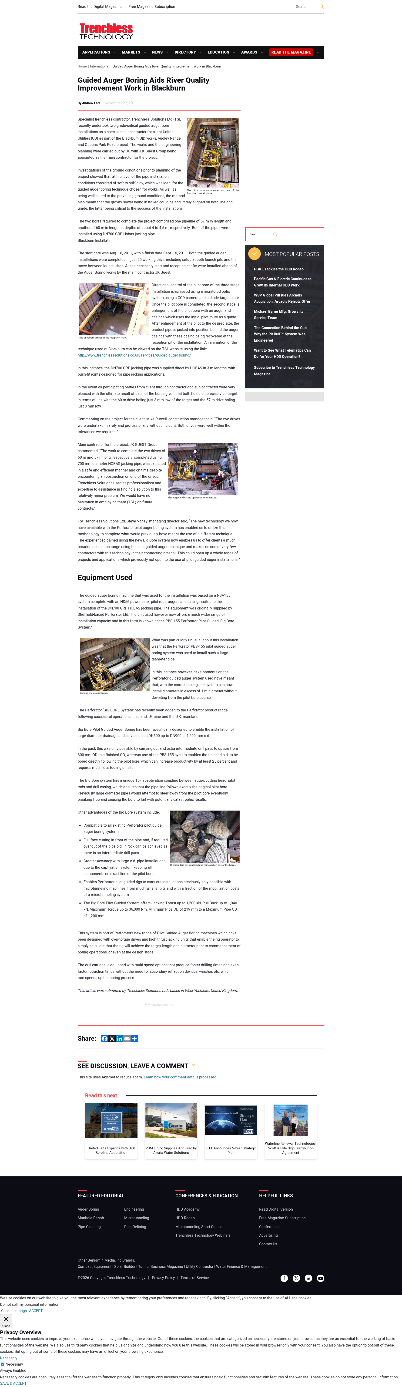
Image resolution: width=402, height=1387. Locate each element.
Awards (249, 52)
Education (218, 52)
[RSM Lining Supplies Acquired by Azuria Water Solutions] (171, 1120)
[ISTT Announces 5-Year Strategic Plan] (231, 1120)
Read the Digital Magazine (100, 7)
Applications (96, 52)
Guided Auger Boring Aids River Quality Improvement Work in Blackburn (143, 84)
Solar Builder (124, 1266)
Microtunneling (136, 1218)
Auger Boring (88, 1209)
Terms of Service (195, 1278)
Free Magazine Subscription (152, 7)
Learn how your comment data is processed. (180, 1077)
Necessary (14, 1364)
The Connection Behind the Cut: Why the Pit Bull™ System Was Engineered (280, 334)
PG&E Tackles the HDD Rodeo (279, 269)
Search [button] (322, 7)
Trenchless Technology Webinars (203, 1235)
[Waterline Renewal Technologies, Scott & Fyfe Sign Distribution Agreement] (291, 1120)
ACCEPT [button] (36, 1311)
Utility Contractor (199, 1266)
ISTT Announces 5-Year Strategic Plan (231, 1150)
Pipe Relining (135, 1227)
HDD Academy (187, 1209)
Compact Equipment (94, 1266)
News (157, 52)
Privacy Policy (163, 1278)
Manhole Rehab (91, 1218)
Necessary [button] (8, 1358)
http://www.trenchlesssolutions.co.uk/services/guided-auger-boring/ (134, 355)
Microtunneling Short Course (199, 1227)
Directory (185, 52)
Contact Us (268, 1244)
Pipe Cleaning (89, 1227)
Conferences (269, 1227)
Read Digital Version (276, 1209)
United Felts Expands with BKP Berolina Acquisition (111, 1150)
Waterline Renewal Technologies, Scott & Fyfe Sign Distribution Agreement (290, 1148)
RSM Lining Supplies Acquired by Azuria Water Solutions (171, 1150)
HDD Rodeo (185, 1218)
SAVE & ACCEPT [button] (13, 1383)
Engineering (134, 1209)
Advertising (268, 1235)
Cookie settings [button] (14, 1311)
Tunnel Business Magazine (160, 1266)
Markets (131, 52)
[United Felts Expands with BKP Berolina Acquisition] (111, 1120)
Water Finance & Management (241, 1266)
